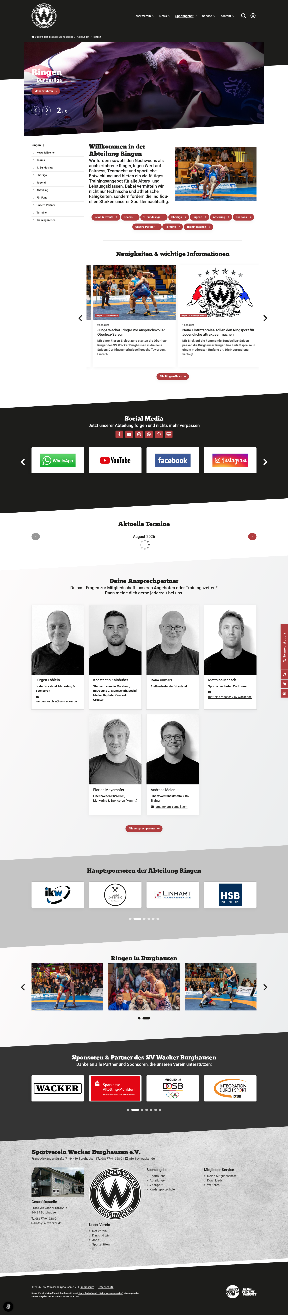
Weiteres (213, 1185)
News (163, 16)
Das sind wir (100, 1235)
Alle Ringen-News (171, 376)
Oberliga (176, 217)
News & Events (103, 217)
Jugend (197, 217)
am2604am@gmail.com (172, 806)
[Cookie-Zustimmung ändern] (8, 1307)
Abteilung (219, 217)
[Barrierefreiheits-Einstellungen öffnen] (253, 16)
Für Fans (241, 217)
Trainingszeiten (196, 226)
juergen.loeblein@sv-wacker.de (56, 701)
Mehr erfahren (43, 91)
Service (207, 16)
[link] (130, 316)
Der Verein (99, 1231)
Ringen (36, 145)
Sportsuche (158, 1176)
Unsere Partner (145, 226)
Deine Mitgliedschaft (221, 1176)
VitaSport (156, 1185)
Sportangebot (184, 16)
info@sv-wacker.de (141, 1158)
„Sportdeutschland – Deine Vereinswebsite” (100, 1293)
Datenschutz (105, 1287)
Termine (170, 226)
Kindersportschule (162, 1189)
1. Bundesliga (151, 217)
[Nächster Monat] (252, 536)
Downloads (215, 1180)
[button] (130, 919)
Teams (128, 217)
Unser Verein (142, 16)
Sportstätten (101, 1244)
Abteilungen (83, 37)
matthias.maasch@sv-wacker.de (230, 697)
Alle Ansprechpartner (142, 828)
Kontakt (225, 16)
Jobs (95, 1240)
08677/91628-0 (111, 1158)
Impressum (87, 1287)
